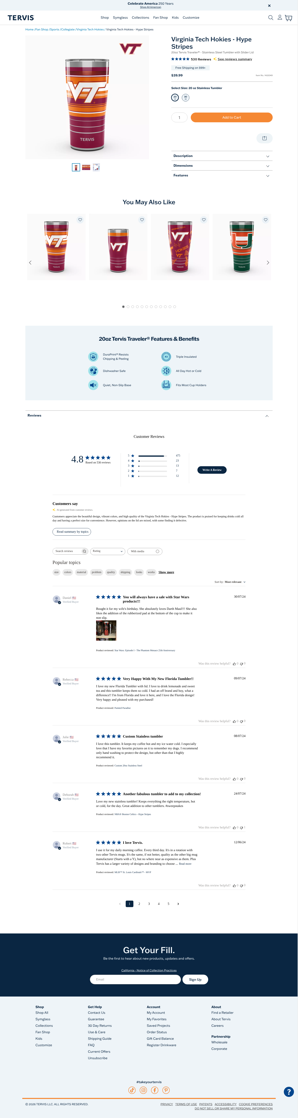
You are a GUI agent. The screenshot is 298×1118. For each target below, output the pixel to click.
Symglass (120, 18)
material (81, 572)
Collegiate (68, 29)
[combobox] (107, 551)
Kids (175, 18)
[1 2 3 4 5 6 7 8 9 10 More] (179, 117)
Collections (140, 18)
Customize (191, 18)
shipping (125, 572)
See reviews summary (235, 59)
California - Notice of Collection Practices (149, 970)
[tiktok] (132, 1090)
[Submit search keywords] (270, 18)
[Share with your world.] (264, 138)
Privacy (167, 1104)
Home (29, 29)
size (56, 572)
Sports (54, 29)
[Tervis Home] (20, 18)
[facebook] (154, 1090)
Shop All (41, 1013)
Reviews (34, 415)
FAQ (91, 1045)
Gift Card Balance (160, 1039)
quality (111, 572)
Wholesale (219, 1042)
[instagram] (143, 1090)
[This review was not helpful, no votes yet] (241, 664)
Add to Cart (231, 117)
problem (96, 572)
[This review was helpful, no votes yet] (234, 664)
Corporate (219, 1049)
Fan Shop (160, 18)
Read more (185, 863)
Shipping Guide (100, 1039)
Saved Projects (158, 1026)
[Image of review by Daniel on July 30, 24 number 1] (106, 630)
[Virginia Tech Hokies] (131, 49)
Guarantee (96, 1019)
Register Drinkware (161, 1045)
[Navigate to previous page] (120, 904)
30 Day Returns (100, 1026)
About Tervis (221, 1019)
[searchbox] (67, 551)
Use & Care (96, 1032)
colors (67, 572)
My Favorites (156, 1019)
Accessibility (226, 1104)
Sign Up (195, 979)
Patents (205, 1104)
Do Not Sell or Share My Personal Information (234, 1108)
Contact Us (96, 1013)
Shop (105, 18)
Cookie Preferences (256, 1104)
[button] (195, 5)
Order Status (157, 1032)
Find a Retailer (222, 1013)
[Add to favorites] (80, 219)
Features (181, 175)
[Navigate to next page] (178, 904)
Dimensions (183, 165)
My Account (156, 1013)
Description (183, 156)
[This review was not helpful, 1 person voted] (241, 827)
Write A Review (212, 469)
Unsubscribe (98, 1058)
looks (139, 572)
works (151, 572)
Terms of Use (186, 1104)
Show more (166, 572)
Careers (217, 1026)
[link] (76, 167)
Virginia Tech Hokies (90, 29)
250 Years (151, 5)
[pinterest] (166, 1090)
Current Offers (99, 1052)
